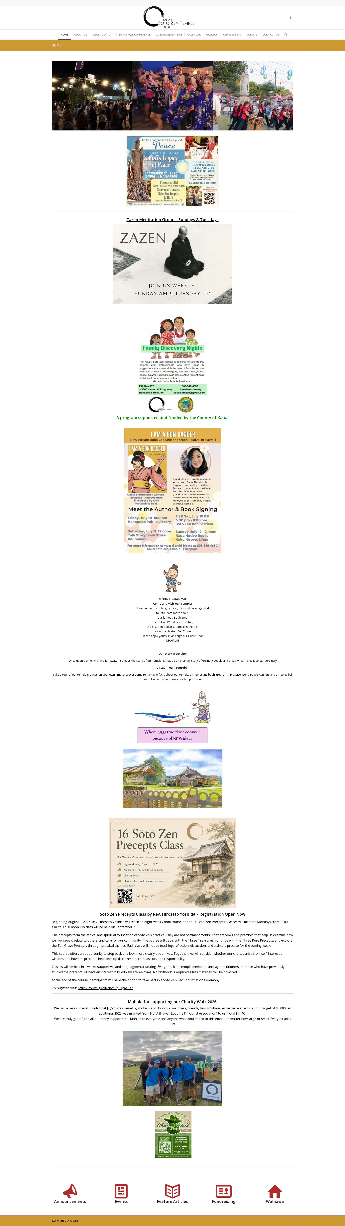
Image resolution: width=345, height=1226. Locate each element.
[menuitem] (64, 34)
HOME (56, 45)
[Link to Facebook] (290, 18)
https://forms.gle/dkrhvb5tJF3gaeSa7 (105, 988)
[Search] (284, 34)
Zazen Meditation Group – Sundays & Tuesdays (173, 219)
